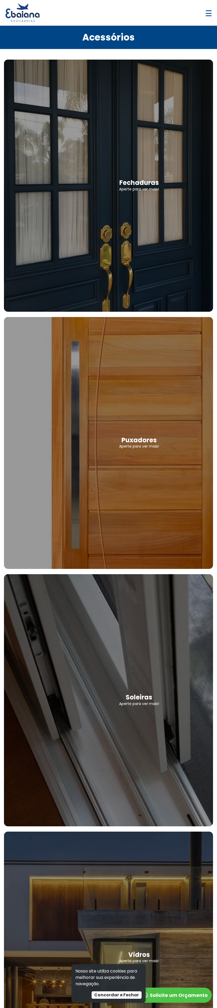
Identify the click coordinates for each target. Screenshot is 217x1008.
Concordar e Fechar (116, 995)
